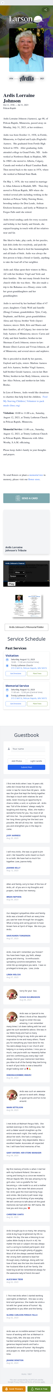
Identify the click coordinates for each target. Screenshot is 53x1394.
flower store (34, 479)
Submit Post (26, 767)
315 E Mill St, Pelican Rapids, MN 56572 (29, 668)
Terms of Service (34, 1382)
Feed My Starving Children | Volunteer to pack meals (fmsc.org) (25, 401)
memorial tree (36, 474)
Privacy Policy (19, 1382)
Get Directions (15, 673)
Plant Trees (37, 673)
